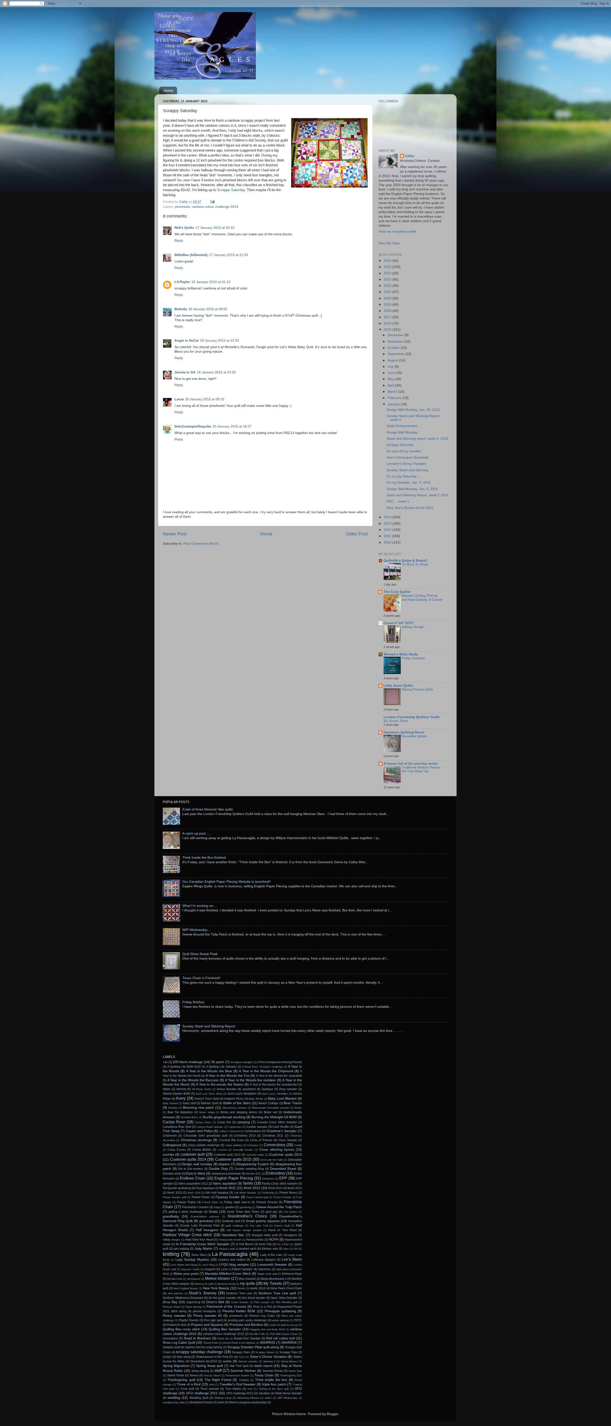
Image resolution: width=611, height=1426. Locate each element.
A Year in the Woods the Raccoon (193, 1080)
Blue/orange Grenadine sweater (270, 1107)
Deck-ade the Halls (271, 1159)
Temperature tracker (237, 1375)
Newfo (241, 1288)
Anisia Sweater (227, 1089)
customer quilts (255, 1154)
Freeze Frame (186, 1202)
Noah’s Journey (202, 1293)
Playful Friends (189, 1320)
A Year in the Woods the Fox (228, 1075)
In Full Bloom (244, 1244)
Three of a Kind (188, 1384)
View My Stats (389, 243)
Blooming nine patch (198, 1107)
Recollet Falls (257, 1333)
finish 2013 (275, 1188)
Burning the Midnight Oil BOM (274, 1117)
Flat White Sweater (245, 1192)
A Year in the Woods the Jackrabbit (279, 1075)
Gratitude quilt (231, 1221)
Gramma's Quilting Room (404, 732)
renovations (170, 1338)
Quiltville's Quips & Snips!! (405, 560)
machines (264, 1269)
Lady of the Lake (271, 1255)
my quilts (247, 1283)
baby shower (170, 1103)
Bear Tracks (293, 1103)
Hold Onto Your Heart (199, 1239)
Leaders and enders (231, 1259)
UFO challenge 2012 (239, 1393)
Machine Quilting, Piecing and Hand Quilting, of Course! (422, 597)
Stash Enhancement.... (404, 426)
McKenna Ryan (292, 1273)
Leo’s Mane (292, 1259)
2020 (388, 298)
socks (227, 1361)
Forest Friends (282, 1197)
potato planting (280, 1320)
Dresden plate (172, 1173)
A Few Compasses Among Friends (280, 1062)
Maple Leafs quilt (267, 1273)
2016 (388, 323)
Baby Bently (256, 1098)
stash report (263, 1366)
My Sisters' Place (396, 721)
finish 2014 (295, 1188)
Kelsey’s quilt (226, 1248)
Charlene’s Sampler (282, 1131)
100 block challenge (188, 1062)
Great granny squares (262, 1221)
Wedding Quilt (199, 1398)
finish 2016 (194, 1192)
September (396, 354)
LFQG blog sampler (234, 1264)
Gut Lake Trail (259, 1225)
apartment (249, 1089)
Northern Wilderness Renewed (183, 1298)
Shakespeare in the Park (212, 1356)
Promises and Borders (246, 1325)
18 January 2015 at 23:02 (216, 372)
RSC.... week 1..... (400, 501)
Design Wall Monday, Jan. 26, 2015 (413, 410)
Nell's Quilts (184, 228)
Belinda (180, 309)
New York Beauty (216, 1288)
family (248, 1183)
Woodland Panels (201, 1402)
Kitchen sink (270, 1248)
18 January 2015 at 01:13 (210, 282)
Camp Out (224, 1122)
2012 (388, 530)
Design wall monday (197, 1164)
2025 (388, 267)
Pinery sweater (174, 1315)
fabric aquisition (225, 1183)
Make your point (186, 1273)
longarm (210, 1269)
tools (212, 1384)
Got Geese (290, 1211)
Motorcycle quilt (204, 1283)
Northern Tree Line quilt (277, 1293)
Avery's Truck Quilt (207, 1098)
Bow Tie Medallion (180, 1112)
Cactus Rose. (203, 1122)
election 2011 (253, 1173)
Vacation (264, 1393)
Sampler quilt (171, 1347)
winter (268, 1397)
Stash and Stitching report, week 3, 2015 (417, 438)
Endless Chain (192, 1178)
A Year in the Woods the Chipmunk (266, 1071)
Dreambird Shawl (283, 1168)
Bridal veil (270, 1112)
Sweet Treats (175, 1375)
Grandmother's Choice (247, 1216)
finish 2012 (252, 1188)
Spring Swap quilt (209, 1366)
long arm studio (190, 1269)
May (391, 379)
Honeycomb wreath (230, 1239)
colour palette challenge (204, 1145)
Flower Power (201, 1197)
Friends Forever (267, 1202)
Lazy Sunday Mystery (192, 1259)
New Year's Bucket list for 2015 (410, 508)
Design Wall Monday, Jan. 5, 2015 (412, 489)
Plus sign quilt (213, 1320)
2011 (388, 536)
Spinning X (269, 1361)
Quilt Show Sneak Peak (200, 954)
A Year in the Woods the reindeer (250, 1080)
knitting (171, 1254)
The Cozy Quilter (397, 592)
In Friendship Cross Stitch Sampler (202, 1244)
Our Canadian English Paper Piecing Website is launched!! (226, 881)
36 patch (217, 1062)
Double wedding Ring (249, 1168)
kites (286, 1248)
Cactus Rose (174, 1122)
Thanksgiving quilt (181, 1380)
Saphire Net (192, 1347)
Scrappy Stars (241, 1352)
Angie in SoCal (186, 340)
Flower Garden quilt (174, 1197)
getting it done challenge (186, 1211)
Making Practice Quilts (417, 689)
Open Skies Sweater (284, 1298)
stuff (218, 1370)
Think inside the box (271, 1380)
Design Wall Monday (402, 432)
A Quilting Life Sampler (221, 1066)
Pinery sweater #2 (207, 1315)
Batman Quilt (209, 1103)
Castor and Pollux (199, 1131)
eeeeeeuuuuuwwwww (226, 1173)
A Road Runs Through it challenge (262, 1066)
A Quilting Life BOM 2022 (184, 1066)
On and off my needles (404, 451)
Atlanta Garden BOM (176, 1093)
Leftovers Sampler (264, 1259)
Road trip (223, 1338)
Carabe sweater (256, 1126)
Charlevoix (170, 1135)
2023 (388, 279)
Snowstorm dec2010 (203, 1361)
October (394, 348)
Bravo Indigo (207, 1112)
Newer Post (175, 533)
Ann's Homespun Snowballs (408, 457)
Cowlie (298, 1145)
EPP (283, 1178)
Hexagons (290, 1235)
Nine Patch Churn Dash (286, 1288)
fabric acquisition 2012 (193, 1183)
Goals (213, 1211)
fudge (217, 1207)
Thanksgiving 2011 (291, 1375)
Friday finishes (193, 1002)
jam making (181, 1248)
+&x (165, 1062)
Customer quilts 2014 (188, 1159)
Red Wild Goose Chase (284, 1333)
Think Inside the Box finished (204, 857)
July (391, 366)
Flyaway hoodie (227, 1197)
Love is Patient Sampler (237, 1269)
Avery (181, 1098)
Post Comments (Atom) (201, 543)
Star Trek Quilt (239, 1366)
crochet (222, 1149)
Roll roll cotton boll (280, 1338)
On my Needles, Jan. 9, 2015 (409, 482)
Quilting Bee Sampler (225, 1329)
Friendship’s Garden (195, 1207)
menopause (193, 1278)
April (391, 385)
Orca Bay (170, 1302)
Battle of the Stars (237, 1103)
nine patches (175, 1293)
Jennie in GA (184, 372)
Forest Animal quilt (257, 1197)
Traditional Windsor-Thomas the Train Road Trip (421, 769)
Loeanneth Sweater (272, 1264)
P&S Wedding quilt (286, 1302)
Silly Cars (239, 1356)
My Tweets (272, 1283)
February (395, 398)
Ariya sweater (288, 1089)
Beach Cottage (268, 1103)
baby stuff (189, 1103)
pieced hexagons (204, 1311)
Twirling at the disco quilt (274, 1388)
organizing (193, 1302)
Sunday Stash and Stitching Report (208, 1026)
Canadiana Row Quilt (177, 1126)
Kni (296, 1248)
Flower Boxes (288, 1192)
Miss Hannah (247, 1278)
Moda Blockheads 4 (274, 1278)
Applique (267, 1089)
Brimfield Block (189, 1117)
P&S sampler (262, 1302)
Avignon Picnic (234, 1098)
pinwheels (182, 207)
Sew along (184, 1356)
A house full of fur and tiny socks (411, 763)
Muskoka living (226, 1283)
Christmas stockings (196, 1140)
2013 (388, 523)
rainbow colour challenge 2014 (215, 207)
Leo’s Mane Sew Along (183, 1264)
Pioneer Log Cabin (262, 1315)
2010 (388, 542)
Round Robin (210, 1342)
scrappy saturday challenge (199, 1352)
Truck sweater (209, 1388)
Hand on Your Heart (282, 1230)
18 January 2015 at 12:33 (219, 340)
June (392, 373)
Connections (274, 1145)
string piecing (200, 1371)
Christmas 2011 (272, 1135)
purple (272, 1324)
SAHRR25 (267, 1342)
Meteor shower (217, 1278)
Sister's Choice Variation (268, 1356)
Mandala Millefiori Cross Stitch (228, 1273)
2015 (388, 329)
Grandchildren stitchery (204, 1216)
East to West (195, 1173)
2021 (388, 292)
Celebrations (253, 1131)
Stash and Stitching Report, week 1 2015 (417, 495)
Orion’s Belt (215, 1302)
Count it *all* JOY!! (399, 623)
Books (298, 1107)
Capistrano (234, 1126)
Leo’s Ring (208, 1264)
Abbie (166, 1089)
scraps (167, 1356)
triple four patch (274, 1384)
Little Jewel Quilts (398, 685)
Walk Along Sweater (288, 1393)
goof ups (272, 1211)
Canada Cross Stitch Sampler (277, 1122)
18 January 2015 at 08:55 (207, 309)
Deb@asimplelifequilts (192, 426)
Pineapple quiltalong (280, 1311)
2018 (388, 311)
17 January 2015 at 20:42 (214, 228)
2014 (388, 517)
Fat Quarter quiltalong (177, 1188)
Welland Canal (222, 1397)
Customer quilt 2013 (227, 1154)
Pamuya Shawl (171, 1306)
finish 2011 (228, 1188)
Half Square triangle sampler (244, 1230)
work (221, 1402)
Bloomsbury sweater (235, 1107)
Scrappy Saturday (231, 190)
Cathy (409, 156)
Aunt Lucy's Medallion (241, 1093)
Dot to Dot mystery (190, 1168)
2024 (388, 273)
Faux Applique (205, 1188)
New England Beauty (186, 1288)
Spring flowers (289, 1361)
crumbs (168, 1154)
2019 (388, 304)
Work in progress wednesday (248, 1402)
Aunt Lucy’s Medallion (275, 1093)
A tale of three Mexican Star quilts (207, 809)
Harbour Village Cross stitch (187, 1235)
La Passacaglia (230, 1254)
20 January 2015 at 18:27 (232, 426)
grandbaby (171, 1216)
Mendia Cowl (174, 1278)
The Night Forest (218, 1380)
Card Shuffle (281, 1126)
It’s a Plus (283, 1244)
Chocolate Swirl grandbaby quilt (205, 1135)
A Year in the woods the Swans (219, 1084)
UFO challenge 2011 (201, 1393)
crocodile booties (243, 1149)
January (394, 404)
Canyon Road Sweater (210, 1126)
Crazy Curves (177, 1149)
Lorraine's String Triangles (406, 463)
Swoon (194, 1375)
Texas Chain (264, 1375)
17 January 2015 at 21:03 (228, 255)
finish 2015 (174, 1192)
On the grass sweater (222, 1298)
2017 (388, 317)
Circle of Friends (261, 1140)
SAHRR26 (289, 1342)
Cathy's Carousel (229, 1131)
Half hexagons (207, 1230)
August (393, 360)
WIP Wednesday (287, 1397)
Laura (179, 399)
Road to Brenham (197, 1338)
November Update (414, 736)
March (393, 391)
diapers (224, 1164)
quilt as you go (289, 1324)
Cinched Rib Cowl (231, 1140)
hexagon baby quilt (265, 1235)
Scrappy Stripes (264, 1352)
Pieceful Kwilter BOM (238, 1311)
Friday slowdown (413, 658)
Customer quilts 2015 (233, 1159)
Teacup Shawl (212, 1375)
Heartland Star (233, 1235)
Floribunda (268, 1192)
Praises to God (176, 1325)
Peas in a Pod (262, 1306)
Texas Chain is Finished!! (201, 978)
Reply (178, 240)
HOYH (273, 1239)
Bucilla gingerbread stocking (224, 1117)
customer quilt (193, 1154)
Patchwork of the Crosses (226, 1306)
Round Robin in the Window (239, 1342)
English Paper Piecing (233, 1178)
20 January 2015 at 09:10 (204, 399)
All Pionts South (201, 1089)
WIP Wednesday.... (196, 930)
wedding (174, 1398)
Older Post (357, 533)
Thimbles (244, 1380)
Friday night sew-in (237, 1202)
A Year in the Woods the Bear (209, 1071)
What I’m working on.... (199, 906)
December (396, 335)
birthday (173, 1107)
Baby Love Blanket (282, 1098)
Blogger (332, 1414)
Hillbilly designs (171, 1239)
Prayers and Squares (207, 1325)
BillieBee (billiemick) (191, 255)
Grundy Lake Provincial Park (199, 1225)
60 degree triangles (242, 1062)
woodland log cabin (174, 1402)
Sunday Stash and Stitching (407, 470)
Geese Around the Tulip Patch (279, 1207)
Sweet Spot (295, 1370)
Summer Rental (273, 1371)
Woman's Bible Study (401, 654)
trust (250, 1388)
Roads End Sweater (247, 1338)
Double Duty (218, 1168)
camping (243, 1122)
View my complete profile (397, 231)
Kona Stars (199, 1255)
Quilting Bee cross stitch (181, 1329)
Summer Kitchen (243, 1371)
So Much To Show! (415, 564)
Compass (252, 1145)
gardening (245, 1207)
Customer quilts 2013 (285, 1154)
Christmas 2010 (244, 1135)
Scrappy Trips (288, 1352)
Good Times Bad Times (243, 1211)
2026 (388, 260)
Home (168, 91)
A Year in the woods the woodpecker (273, 1084)
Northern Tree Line (239, 1293)
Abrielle (181, 1089)
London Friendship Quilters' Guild (411, 717)
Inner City (265, 1244)
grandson (206, 1221)
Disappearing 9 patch (252, 1164)
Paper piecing (193, 1306)
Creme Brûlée (201, 1149)
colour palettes (233, 1145)
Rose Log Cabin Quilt (179, 1342)
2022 (388, 285)
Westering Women (248, 1397)
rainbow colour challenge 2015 (223, 1334)
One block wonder (253, 1298)
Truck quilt (187, 1388)
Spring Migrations (176, 1366)
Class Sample (287, 1140)
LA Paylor (182, 282)
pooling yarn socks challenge (247, 1320)
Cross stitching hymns (276, 1149)
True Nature (233, 1388)
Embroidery (275, 1173)
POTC (298, 1320)
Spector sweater (248, 1361)
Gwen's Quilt (282, 1225)
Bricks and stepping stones (239, 1112)
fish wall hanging (217, 1192)
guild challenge (234, 1225)
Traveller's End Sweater (238, 1384)
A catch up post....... (197, 833)
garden (230, 1207)
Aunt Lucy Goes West (209, 1093)
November (396, 341)
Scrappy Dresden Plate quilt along (253, 1347)
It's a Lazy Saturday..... (404, 476)
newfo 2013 (257, 1288)
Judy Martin (203, 1248)
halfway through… (414, 627)
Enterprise (268, 1178)
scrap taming (213, 1347)
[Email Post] (212, 202)
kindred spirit (247, 1248)
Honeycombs (254, 1239)
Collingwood (172, 1145)
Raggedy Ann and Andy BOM (267, 1329)
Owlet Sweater (240, 1302)
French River (210, 1202)
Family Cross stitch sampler (280, 1183)
